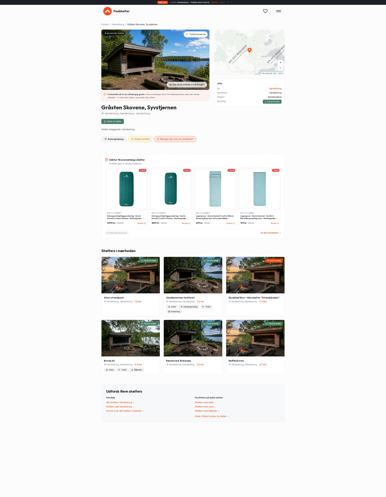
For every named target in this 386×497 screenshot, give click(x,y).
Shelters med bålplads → (207, 411)
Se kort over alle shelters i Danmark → (125, 411)
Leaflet (266, 73)
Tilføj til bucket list (197, 34)
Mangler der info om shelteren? (177, 139)
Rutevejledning (115, 139)
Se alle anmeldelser (269, 233)
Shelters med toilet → (205, 402)
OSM (274, 73)
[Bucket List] (265, 11)
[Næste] (231, 2)
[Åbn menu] (279, 11)
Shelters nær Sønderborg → (120, 406)
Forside (105, 24)
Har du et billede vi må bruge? (188, 84)
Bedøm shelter (142, 139)
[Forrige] (155, 2)
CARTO (280, 73)
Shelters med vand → (205, 406)
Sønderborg (118, 24)
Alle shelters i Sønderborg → (120, 402)
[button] (249, 49)
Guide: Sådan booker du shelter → (212, 416)
